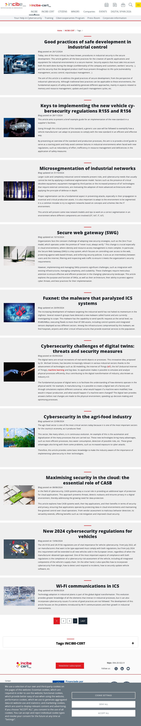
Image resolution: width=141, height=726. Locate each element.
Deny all (103, 704)
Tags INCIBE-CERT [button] (70, 643)
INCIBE (34, 11)
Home (59, 30)
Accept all (103, 713)
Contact (8, 681)
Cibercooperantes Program (70, 17)
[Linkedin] (122, 668)
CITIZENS (62, 11)
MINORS (75, 11)
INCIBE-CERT (48, 11)
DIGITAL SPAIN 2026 (121, 11)
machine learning (56, 370)
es (138, 5)
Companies (89, 11)
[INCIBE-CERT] (23, 665)
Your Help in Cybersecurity (28, 17)
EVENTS (103, 11)
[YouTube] (128, 668)
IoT (109, 366)
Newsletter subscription (70, 665)
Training (49, 17)
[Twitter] (116, 668)
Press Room (93, 17)
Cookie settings (103, 695)
